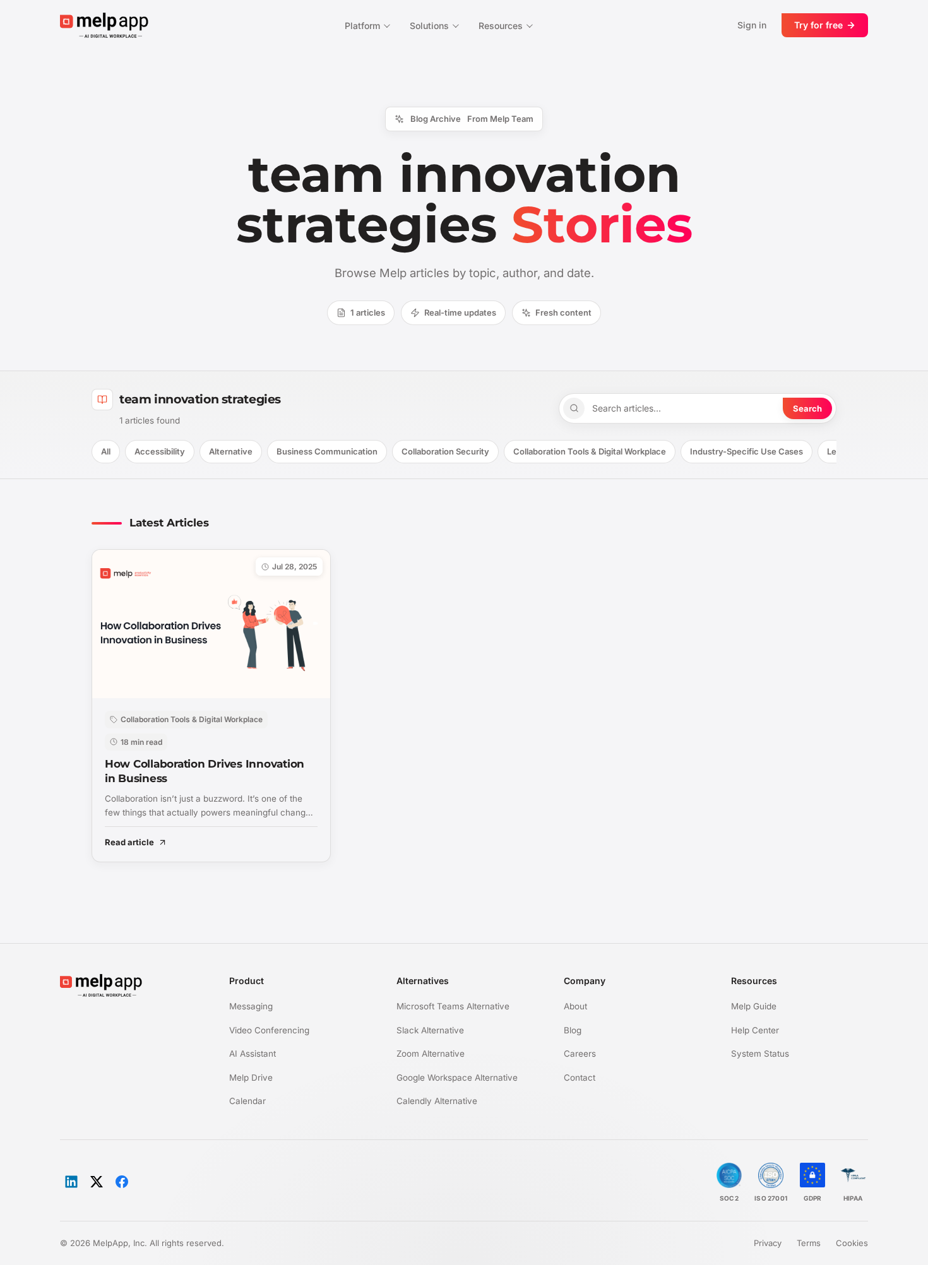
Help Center (755, 1030)
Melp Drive (251, 1077)
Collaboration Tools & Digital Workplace (589, 451)
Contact (579, 1077)
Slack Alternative (430, 1030)
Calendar (247, 1101)
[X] (96, 1181)
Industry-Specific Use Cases (746, 451)
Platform (362, 25)
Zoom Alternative (430, 1053)
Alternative (231, 451)
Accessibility (159, 451)
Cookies (852, 1243)
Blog (572, 1030)
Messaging (251, 1006)
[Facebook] (121, 1181)
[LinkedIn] (71, 1181)
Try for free (818, 25)
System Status (760, 1053)
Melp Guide (753, 1006)
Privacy (768, 1243)
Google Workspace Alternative (457, 1077)
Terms (809, 1243)
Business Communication (327, 451)
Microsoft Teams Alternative (452, 1006)
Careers (580, 1053)
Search (807, 408)
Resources (501, 25)
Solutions (429, 25)
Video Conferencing (269, 1030)
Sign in (751, 25)
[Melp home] (104, 25)
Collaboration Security (445, 451)
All (105, 451)
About (575, 1006)
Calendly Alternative (436, 1101)
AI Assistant (252, 1053)
